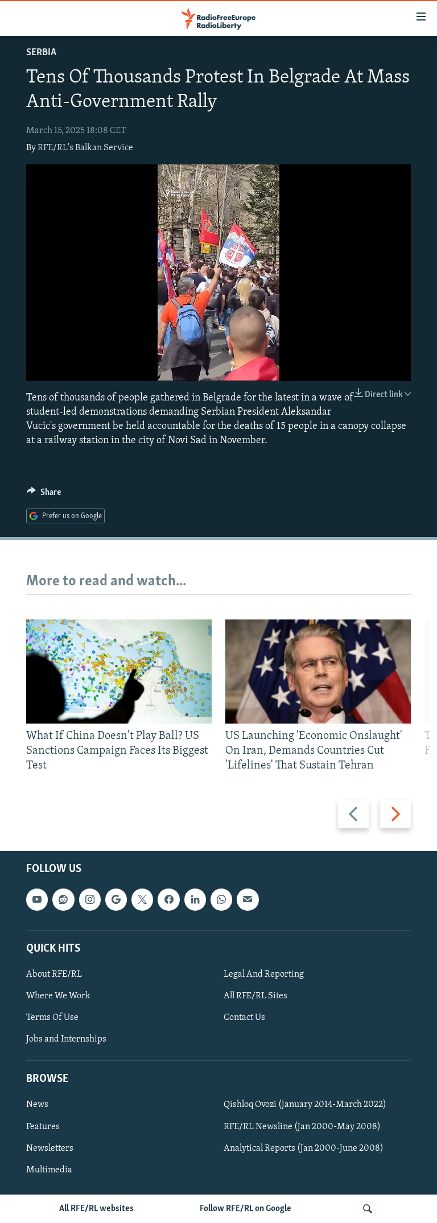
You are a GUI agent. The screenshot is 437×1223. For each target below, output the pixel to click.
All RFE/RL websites (96, 1208)
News (37, 1104)
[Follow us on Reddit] (63, 899)
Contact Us (244, 1017)
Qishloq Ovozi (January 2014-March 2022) (305, 1104)
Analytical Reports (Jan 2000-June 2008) (304, 1148)
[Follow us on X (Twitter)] (142, 899)
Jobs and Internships (66, 1039)
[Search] (368, 1209)
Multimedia (49, 1170)
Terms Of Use (52, 1017)
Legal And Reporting (264, 974)
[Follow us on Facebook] (168, 899)
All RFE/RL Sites (255, 996)
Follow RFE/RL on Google (245, 1208)
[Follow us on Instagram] (90, 899)
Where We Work (58, 996)
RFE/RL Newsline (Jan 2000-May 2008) (302, 1126)
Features (43, 1126)
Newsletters (49, 1148)
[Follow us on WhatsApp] (221, 899)
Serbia (41, 53)
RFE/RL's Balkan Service (85, 147)
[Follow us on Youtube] (37, 899)
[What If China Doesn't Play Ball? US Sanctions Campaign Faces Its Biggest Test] (119, 671)
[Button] (44, 495)
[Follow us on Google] (116, 899)
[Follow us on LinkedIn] (195, 899)
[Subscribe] (247, 899)
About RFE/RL (54, 974)
